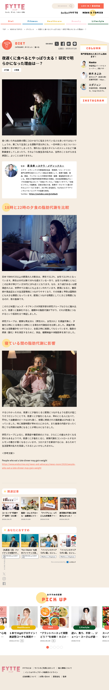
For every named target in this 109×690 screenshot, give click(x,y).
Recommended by (58, 562)
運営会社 (56, 676)
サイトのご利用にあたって (44, 668)
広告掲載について (29, 676)
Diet (11, 21)
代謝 (7, 70)
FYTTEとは (27, 668)
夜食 (17, 70)
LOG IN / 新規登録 (90, 6)
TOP (4, 29)
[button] (47, 647)
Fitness (33, 21)
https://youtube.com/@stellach (43, 194)
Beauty (76, 21)
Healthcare (54, 21)
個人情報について (65, 668)
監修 (64, 676)
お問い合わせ (44, 676)
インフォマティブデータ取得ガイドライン (41, 672)
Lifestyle (98, 21)
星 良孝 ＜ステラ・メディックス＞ (45, 165)
